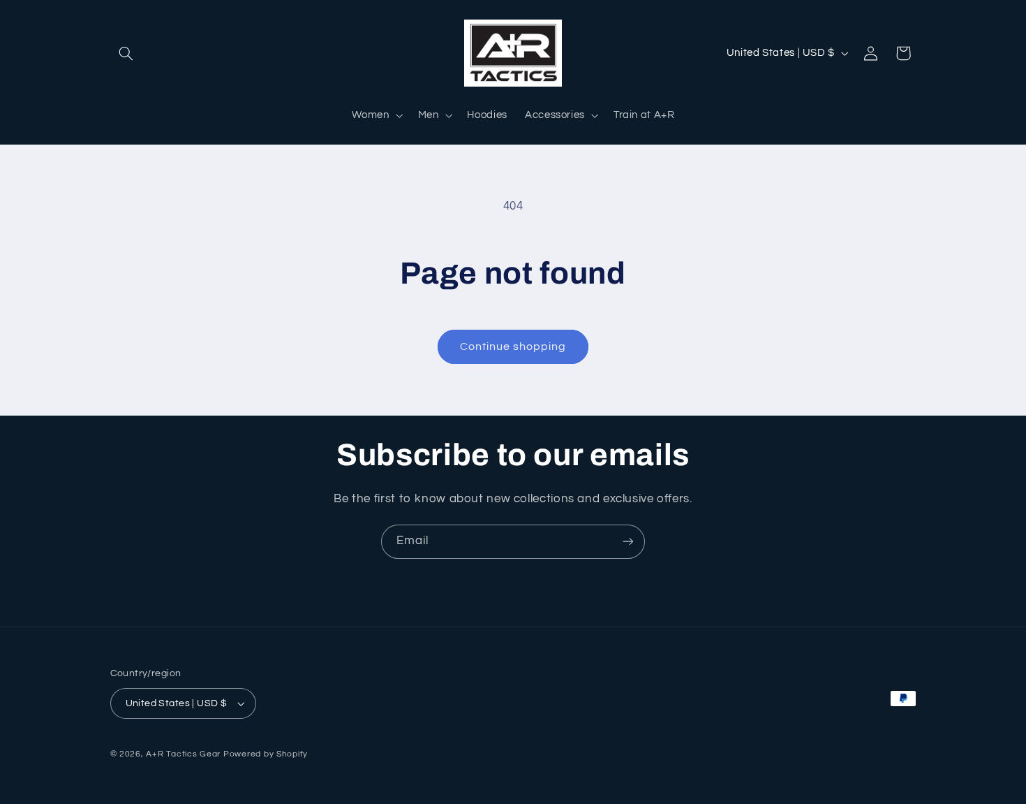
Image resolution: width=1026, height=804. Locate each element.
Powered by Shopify (265, 754)
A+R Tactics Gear (183, 754)
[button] (126, 53)
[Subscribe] (628, 542)
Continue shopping (513, 346)
